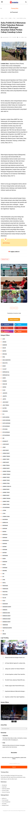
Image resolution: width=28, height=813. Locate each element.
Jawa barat (5, 402)
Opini (3, 579)
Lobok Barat (5, 450)
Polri (25, 37)
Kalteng (4, 408)
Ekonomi (4, 381)
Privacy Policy (5, 790)
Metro (4, 564)
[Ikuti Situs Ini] (20, 331)
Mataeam (4, 528)
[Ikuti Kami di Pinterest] (20, 328)
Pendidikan (5, 588)
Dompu (4, 378)
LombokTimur (5, 489)
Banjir (4, 347)
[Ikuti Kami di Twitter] (20, 324)
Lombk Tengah (6, 465)
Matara (4, 531)
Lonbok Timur (5, 501)
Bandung (4, 345)
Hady (3, 742)
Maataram (5, 519)
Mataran (4, 543)
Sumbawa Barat (6, 615)
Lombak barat (6, 453)
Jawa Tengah (5, 405)
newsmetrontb (14, 810)
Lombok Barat (6, 468)
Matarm (4, 546)
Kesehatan (5, 411)
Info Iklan (4, 803)
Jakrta (4, 399)
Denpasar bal (5, 372)
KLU (20, 37)
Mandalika (5, 522)
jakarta (4, 396)
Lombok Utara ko (6, 486)
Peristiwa (4, 591)
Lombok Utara (6, 483)
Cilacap (4, 369)
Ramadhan (5, 603)
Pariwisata (5, 585)
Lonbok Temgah (6, 498)
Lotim (3, 513)
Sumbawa (4, 609)
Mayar (4, 558)
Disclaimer (4, 785)
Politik (22, 37)
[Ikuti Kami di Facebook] (7, 324)
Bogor (4, 366)
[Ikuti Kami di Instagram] (7, 331)
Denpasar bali (6, 375)
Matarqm (4, 549)
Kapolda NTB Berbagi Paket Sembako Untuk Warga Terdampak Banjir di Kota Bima (14, 300)
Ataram (4, 341)
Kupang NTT (5, 441)
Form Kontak (5, 800)
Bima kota (4, 363)
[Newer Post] (12, 308)
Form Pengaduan (6, 801)
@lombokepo (6, 243)
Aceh (3, 339)
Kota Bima (4, 429)
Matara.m (4, 534)
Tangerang (5, 624)
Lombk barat (5, 462)
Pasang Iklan (14, 8)
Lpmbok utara (6, 516)
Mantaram (5, 525)
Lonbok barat (5, 495)
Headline (4, 384)
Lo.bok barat (5, 444)
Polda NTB (5, 594)
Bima (3, 357)
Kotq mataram (6, 435)
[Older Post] (16, 308)
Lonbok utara (5, 504)
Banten (4, 351)
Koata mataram (6, 420)
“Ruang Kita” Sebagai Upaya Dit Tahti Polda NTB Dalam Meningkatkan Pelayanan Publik (13, 287)
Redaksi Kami (5, 805)
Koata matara (5, 417)
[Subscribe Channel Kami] (7, 328)
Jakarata (4, 393)
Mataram (4, 537)
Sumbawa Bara (6, 612)
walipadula (5, 735)
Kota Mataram (6, 426)
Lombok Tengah (6, 474)
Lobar (4, 447)
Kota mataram (6, 432)
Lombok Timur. (6, 480)
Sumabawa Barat (6, 606)
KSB (3, 438)
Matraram (5, 555)
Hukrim (4, 387)
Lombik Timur (5, 459)
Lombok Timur (6, 477)
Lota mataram (6, 507)
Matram (4, 552)
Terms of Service (6, 792)
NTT (3, 576)
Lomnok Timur (6, 492)
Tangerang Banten (7, 627)
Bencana (4, 354)
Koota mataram (6, 423)
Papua (4, 582)
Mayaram (4, 561)
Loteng (4, 510)
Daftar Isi (4, 798)
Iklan (3, 390)
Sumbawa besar (6, 618)
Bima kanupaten (6, 360)
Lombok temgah (6, 471)
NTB (3, 573)
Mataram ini (5, 540)
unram (4, 633)
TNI (3, 630)
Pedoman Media (6, 788)
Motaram (4, 567)
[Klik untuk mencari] (26, 2)
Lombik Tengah (6, 456)
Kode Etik (4, 787)
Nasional (4, 570)
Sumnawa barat (6, 621)
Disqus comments (14, 319)
